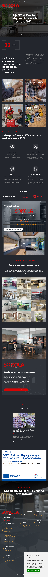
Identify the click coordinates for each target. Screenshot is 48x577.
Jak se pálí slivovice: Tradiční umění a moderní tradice (23, 430)
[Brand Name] (10, 196)
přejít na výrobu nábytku (23, 28)
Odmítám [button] (37, 570)
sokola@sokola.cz (8, 520)
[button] (24, 243)
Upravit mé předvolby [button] (33, 572)
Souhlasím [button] (30, 570)
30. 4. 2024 (17, 433)
